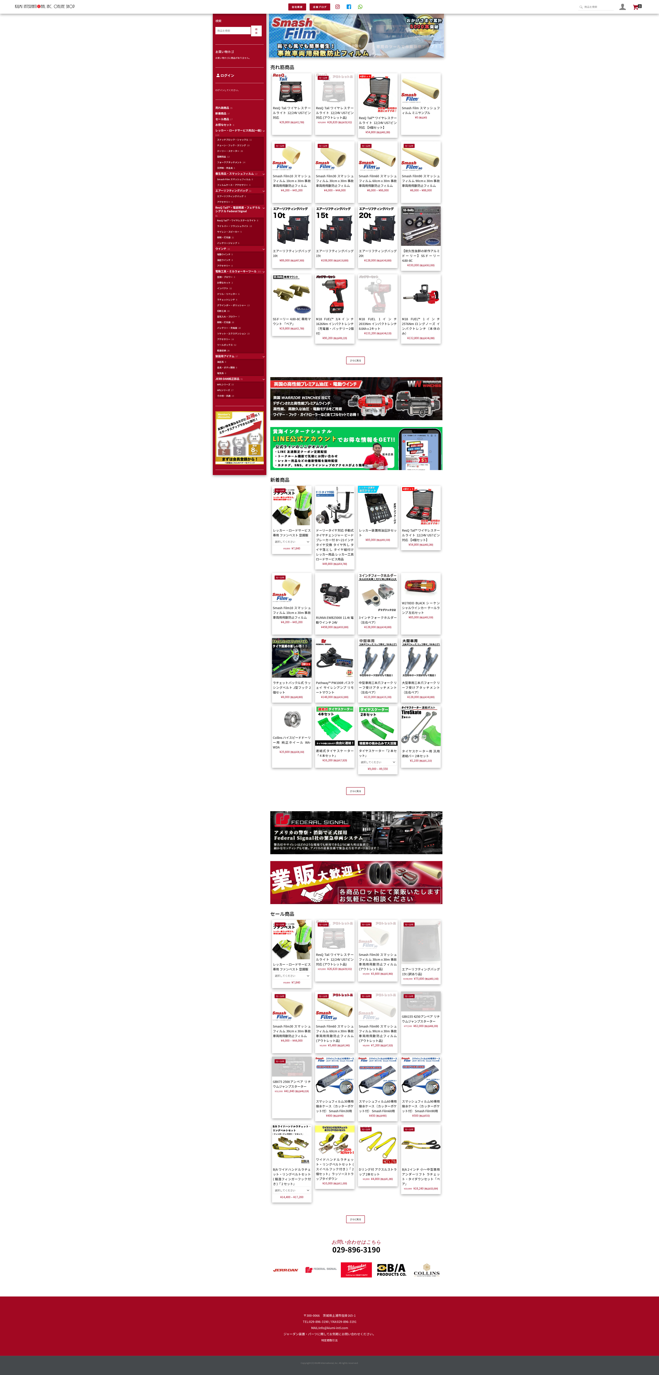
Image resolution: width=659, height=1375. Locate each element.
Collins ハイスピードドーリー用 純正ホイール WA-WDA (292, 742)
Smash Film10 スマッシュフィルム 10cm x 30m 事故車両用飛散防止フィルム (292, 181)
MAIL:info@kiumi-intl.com (329, 1327)
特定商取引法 (329, 1340)
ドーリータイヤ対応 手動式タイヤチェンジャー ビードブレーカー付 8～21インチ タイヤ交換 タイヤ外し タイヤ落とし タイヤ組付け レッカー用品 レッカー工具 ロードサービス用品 (335, 544)
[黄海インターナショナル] (45, 8)
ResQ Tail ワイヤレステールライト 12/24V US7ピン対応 (292, 113)
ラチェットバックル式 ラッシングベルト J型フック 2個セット (292, 687)
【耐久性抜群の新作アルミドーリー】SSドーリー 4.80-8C (421, 256)
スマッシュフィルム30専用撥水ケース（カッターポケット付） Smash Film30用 (335, 1106)
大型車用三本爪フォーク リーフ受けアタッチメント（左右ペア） (421, 687)
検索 (218, 21)
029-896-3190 (356, 1249)
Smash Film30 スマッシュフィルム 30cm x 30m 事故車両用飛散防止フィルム (335, 181)
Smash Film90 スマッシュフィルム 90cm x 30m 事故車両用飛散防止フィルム (421, 181)
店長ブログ (320, 7)
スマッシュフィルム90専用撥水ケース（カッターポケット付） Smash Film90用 (421, 1106)
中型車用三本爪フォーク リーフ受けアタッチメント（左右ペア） (378, 687)
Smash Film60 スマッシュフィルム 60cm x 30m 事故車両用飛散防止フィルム (378, 181)
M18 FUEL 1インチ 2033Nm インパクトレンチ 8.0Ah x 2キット (378, 324)
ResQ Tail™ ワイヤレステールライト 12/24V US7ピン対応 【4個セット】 (378, 123)
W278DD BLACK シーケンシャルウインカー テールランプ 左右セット (421, 608)
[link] (356, 398)
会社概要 (297, 7)
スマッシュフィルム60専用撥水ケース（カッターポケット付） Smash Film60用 (378, 1106)
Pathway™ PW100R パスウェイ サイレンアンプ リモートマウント (335, 687)
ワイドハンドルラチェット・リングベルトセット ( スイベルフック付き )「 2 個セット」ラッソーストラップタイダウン (335, 1169)
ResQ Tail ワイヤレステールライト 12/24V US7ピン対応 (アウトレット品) (335, 113)
